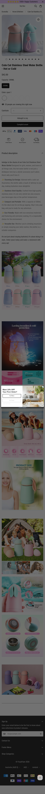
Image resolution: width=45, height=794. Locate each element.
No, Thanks (11, 400)
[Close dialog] (43, 386)
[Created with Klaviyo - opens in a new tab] (22, 407)
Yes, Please (11, 395)
